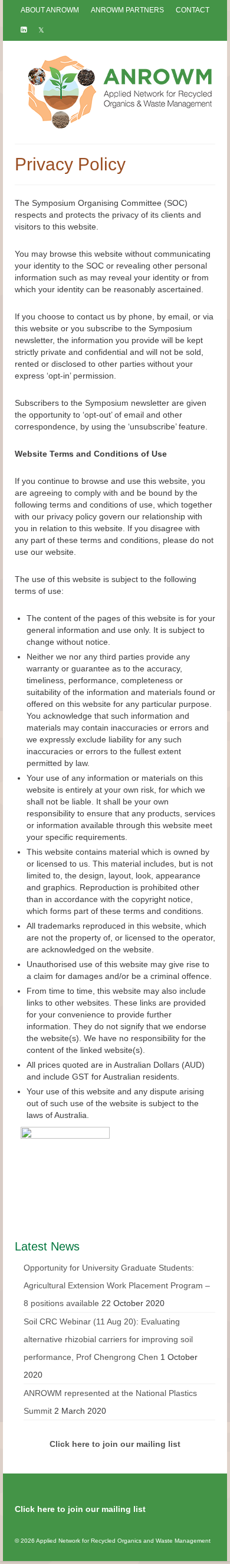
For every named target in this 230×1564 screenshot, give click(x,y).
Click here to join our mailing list (80, 1509)
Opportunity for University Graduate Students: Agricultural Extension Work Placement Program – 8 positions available (117, 1285)
